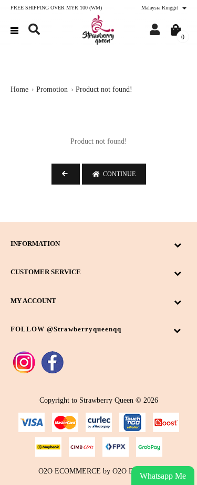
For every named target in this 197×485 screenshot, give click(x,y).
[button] (34, 29)
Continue (118, 174)
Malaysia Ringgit (160, 7)
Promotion (52, 89)
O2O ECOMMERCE (69, 471)
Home (19, 89)
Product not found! (104, 89)
